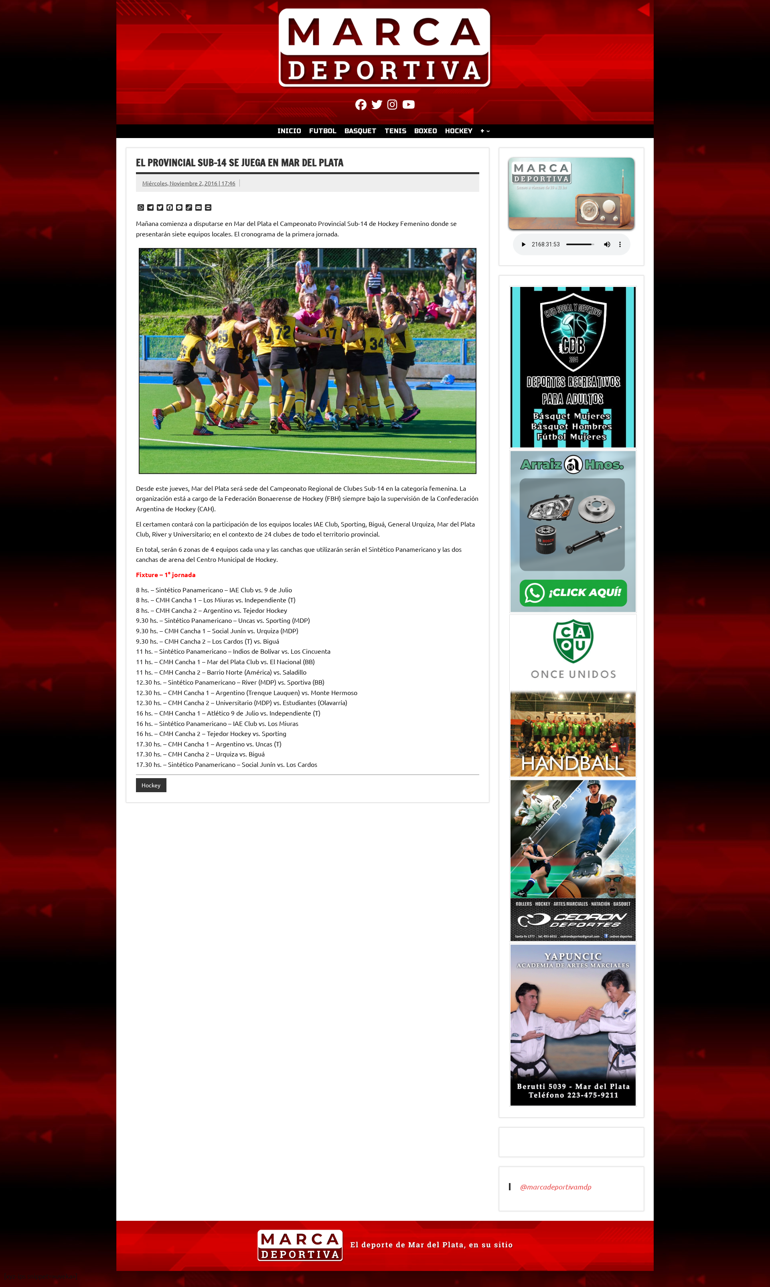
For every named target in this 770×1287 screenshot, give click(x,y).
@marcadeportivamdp (555, 1186)
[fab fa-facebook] (361, 106)
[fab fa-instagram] (392, 106)
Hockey (151, 785)
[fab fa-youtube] (408, 106)
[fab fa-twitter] (377, 106)
